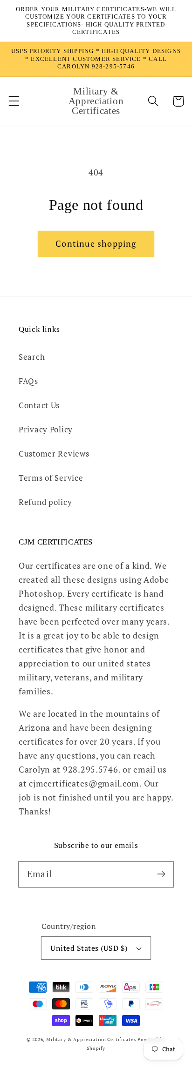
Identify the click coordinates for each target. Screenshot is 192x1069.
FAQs (28, 381)
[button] (14, 101)
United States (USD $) (88, 948)
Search (32, 357)
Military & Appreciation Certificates (91, 1039)
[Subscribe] (161, 874)
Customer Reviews (54, 454)
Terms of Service (51, 478)
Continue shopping (95, 243)
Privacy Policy (46, 429)
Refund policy (45, 502)
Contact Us (39, 405)
